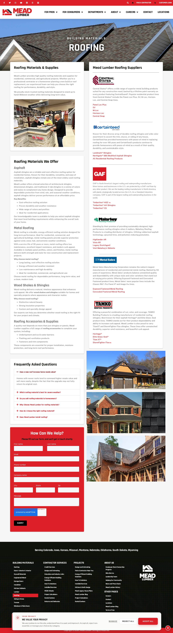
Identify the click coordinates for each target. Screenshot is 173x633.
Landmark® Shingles (102, 153)
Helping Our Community (114, 580)
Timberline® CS (100, 208)
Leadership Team (111, 577)
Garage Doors (18, 581)
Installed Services (50, 587)
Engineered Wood (20, 578)
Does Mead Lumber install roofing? (33, 417)
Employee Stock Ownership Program (115, 568)
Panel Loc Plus (99, 105)
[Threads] (32, 3)
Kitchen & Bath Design (82, 587)
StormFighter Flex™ (102, 342)
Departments (95, 12)
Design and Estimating (52, 571)
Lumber (16, 592)
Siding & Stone (19, 599)
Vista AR (97, 242)
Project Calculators (50, 594)
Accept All (148, 621)
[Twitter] (10, 3)
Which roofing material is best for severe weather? (40, 392)
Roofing (16, 595)
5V (94, 107)
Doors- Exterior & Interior (22, 571)
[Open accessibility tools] (167, 627)
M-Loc (96, 110)
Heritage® (97, 334)
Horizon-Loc (98, 113)
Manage (113, 621)
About (114, 12)
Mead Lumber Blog (81, 594)
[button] (127, 2)
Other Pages (111, 591)
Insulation (17, 585)
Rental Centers (49, 598)
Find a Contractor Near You (84, 571)
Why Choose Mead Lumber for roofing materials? (39, 404)
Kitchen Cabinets (19, 588)
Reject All (128, 621)
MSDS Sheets (49, 591)
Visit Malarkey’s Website (104, 248)
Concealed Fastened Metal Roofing (109, 292)
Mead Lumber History (113, 587)
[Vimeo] (38, 3)
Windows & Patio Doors (22, 606)
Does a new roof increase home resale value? (38, 372)
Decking (16, 567)
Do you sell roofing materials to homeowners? (38, 398)
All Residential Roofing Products (108, 158)
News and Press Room (113, 584)
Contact (148, 12)
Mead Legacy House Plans (83, 591)
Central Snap (99, 116)
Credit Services (49, 567)
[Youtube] (21, 3)
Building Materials (23, 562)
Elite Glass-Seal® (101, 337)
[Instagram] (15, 3)
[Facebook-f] (4, 3)
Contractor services (54, 562)
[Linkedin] (27, 3)
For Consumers (71, 12)
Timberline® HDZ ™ (101, 202)
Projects (79, 562)
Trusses (16, 602)
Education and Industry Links (54, 574)
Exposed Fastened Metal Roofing (108, 289)
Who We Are (110, 573)
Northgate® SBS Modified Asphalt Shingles (112, 156)
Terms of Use (110, 610)
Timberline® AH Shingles (104, 205)
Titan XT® (97, 339)
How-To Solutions (50, 584)
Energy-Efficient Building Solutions (52, 579)
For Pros (49, 12)
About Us (109, 562)
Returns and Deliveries (52, 601)
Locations (163, 12)
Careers (130, 12)
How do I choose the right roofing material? (37, 411)
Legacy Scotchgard (101, 245)
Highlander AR (99, 239)
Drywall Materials (20, 574)
